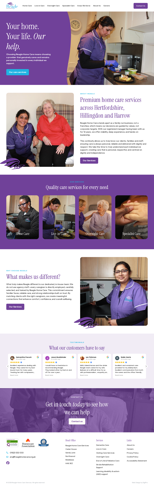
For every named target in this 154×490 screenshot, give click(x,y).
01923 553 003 (16, 453)
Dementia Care (102, 445)
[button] (146, 366)
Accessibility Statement (137, 461)
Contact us (76, 421)
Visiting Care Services (105, 453)
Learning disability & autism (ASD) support (107, 472)
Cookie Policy (132, 457)
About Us (131, 445)
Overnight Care (102, 457)
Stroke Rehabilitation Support (105, 466)
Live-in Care (101, 449)
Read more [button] (14, 375)
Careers (130, 449)
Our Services (89, 160)
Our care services (17, 72)
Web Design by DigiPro (140, 483)
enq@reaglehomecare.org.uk (22, 457)
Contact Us (140, 6)
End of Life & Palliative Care (107, 461)
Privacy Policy (132, 453)
